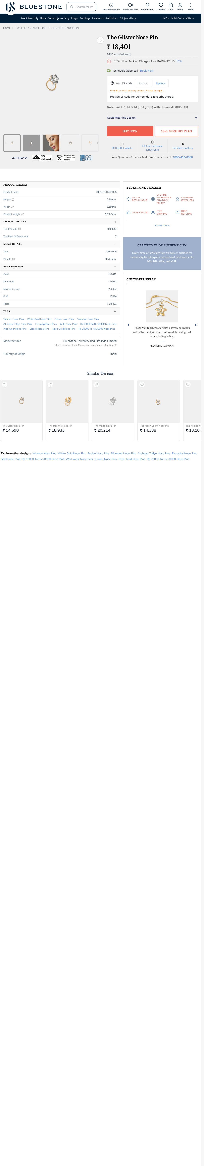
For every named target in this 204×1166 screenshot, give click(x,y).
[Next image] (98, 143)
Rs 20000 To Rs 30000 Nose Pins (97, 328)
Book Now (146, 70)
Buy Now (130, 131)
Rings (74, 18)
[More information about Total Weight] (19, 229)
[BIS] (42, 158)
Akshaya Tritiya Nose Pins (17, 323)
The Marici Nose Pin (105, 425)
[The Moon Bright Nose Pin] (159, 401)
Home (7, 27)
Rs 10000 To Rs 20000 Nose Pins (98, 323)
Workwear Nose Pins (14, 328)
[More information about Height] (13, 199)
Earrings (85, 18)
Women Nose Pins (13, 319)
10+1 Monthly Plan (176, 131)
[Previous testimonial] (128, 324)
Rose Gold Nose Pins (64, 328)
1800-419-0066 (183, 157)
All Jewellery (128, 18)
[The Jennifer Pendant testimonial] (162, 306)
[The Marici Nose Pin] (113, 401)
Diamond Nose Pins (88, 319)
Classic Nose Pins (39, 328)
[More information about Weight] (13, 259)
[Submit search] (70, 7)
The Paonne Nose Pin (60, 425)
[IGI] (66, 158)
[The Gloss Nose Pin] (21, 401)
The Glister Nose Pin (64, 27)
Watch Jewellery (59, 18)
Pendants (98, 18)
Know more (162, 225)
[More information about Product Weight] (22, 214)
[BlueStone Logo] (34, 7)
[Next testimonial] (196, 324)
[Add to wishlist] (100, 40)
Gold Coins (178, 18)
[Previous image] (6, 143)
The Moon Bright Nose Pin (154, 425)
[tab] (12, 143)
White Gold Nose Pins (39, 319)
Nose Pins (39, 27)
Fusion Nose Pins (64, 319)
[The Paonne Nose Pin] (67, 401)
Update (160, 83)
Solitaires (112, 18)
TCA (178, 61)
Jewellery (22, 27)
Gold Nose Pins (68, 323)
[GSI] (86, 158)
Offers (190, 18)
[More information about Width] (12, 206)
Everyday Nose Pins (46, 323)
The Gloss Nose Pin (13, 425)
